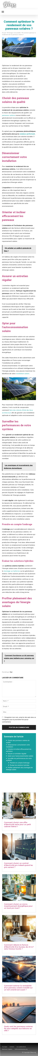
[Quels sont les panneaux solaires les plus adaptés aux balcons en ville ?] (19, 1010)
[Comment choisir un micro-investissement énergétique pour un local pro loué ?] (19, 887)
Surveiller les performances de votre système (19, 759)
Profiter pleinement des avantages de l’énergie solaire (19, 768)
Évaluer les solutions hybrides (19, 765)
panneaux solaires (8, 115)
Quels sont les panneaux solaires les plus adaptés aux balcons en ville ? (18, 1028)
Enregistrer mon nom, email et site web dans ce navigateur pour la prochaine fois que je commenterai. (19, 719)
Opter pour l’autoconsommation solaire (20, 756)
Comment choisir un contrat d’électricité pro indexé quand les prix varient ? (18, 865)
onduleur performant (27, 134)
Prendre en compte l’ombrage (19, 763)
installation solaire (22, 373)
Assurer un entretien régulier (17, 753)
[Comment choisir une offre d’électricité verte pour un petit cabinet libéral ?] (19, 806)
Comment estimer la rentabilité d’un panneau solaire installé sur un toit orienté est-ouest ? (18, 987)
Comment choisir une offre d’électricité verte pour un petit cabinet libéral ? (17, 824)
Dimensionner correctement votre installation (18, 746)
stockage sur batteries (12, 571)
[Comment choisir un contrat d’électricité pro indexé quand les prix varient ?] (19, 846)
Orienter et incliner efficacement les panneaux (18, 750)
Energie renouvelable (15, 33)
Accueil (4, 33)
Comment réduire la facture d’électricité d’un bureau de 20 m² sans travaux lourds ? (19, 946)
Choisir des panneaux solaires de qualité (17, 741)
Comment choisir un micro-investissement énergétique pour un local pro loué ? (18, 906)
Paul (11, 672)
